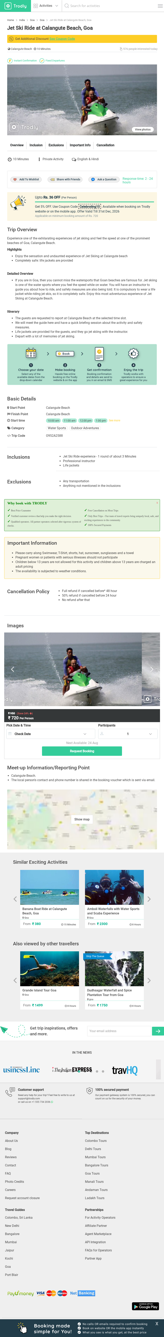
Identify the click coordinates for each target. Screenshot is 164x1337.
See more (114, 420)
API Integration (95, 1242)
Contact (10, 1165)
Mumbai (11, 1242)
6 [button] (91, 1071)
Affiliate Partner (96, 1226)
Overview (17, 145)
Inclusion (36, 145)
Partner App (93, 1258)
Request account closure (22, 1198)
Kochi (9, 1258)
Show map (82, 819)
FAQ (8, 1173)
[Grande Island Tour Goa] (49, 968)
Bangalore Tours (96, 1165)
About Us (11, 1141)
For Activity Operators (100, 1217)
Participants (106, 725)
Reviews (11, 1157)
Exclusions (56, 145)
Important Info (80, 145)
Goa (8, 1267)
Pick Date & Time (18, 725)
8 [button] (103, 1071)
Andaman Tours (96, 1190)
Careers (10, 1190)
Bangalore (12, 1234)
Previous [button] (29, 669)
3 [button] (73, 1071)
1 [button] (61, 1071)
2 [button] (67, 1071)
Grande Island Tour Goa (39, 990)
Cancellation (105, 145)
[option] (82, 669)
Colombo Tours (96, 1141)
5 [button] (85, 1071)
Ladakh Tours (94, 1198)
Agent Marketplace (98, 1234)
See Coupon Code (62, 39)
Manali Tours (94, 1182)
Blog (8, 1149)
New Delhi (12, 1226)
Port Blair (11, 1275)
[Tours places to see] (15, 6)
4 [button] (79, 1071)
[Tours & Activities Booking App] (82, 1306)
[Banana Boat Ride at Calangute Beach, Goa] (49, 887)
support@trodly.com (29, 1098)
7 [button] (97, 1071)
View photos (143, 129)
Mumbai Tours (95, 1157)
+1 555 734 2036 (41, 1102)
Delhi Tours (93, 1149)
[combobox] (50, 734)
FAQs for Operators (98, 1250)
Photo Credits (14, 1182)
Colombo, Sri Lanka (19, 1217)
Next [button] (134, 669)
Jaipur (9, 1250)
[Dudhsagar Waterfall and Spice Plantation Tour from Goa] (114, 968)
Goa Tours (92, 1173)
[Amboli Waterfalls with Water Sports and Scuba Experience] (114, 887)
